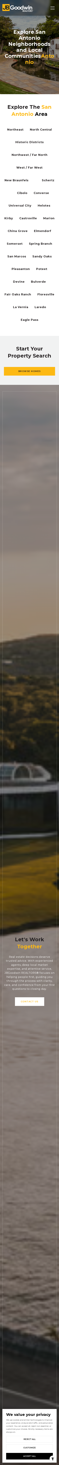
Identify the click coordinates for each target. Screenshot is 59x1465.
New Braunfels (16, 180)
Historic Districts (29, 142)
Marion (49, 218)
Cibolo (22, 193)
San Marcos (16, 256)
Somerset (15, 243)
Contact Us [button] (29, 1001)
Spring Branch (40, 243)
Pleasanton (21, 269)
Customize (29, 1447)
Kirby (8, 218)
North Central (41, 129)
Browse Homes (29, 371)
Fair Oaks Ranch (18, 294)
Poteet (41, 269)
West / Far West (29, 167)
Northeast (15, 129)
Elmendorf (42, 231)
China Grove (18, 231)
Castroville (28, 218)
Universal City (20, 205)
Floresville (45, 294)
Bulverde (38, 281)
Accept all (29, 1456)
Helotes (44, 205)
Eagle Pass (29, 320)
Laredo (40, 307)
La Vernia (20, 307)
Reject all (30, 1439)
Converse (41, 193)
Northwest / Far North (30, 155)
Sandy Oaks (42, 256)
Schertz (48, 180)
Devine (19, 281)
